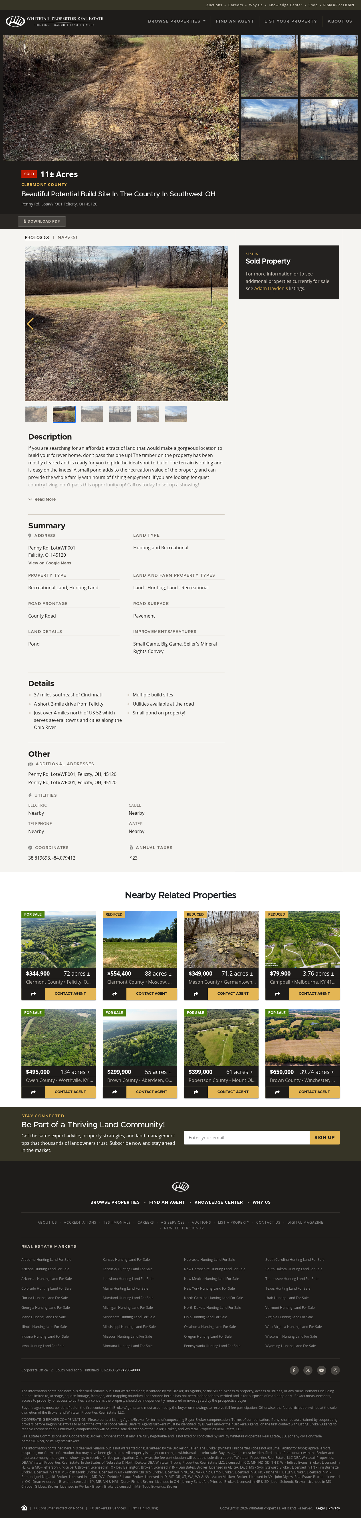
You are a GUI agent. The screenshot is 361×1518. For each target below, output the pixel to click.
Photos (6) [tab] (37, 237)
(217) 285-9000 (128, 1370)
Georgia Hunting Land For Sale (45, 1307)
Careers (235, 5)
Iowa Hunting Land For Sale (42, 1345)
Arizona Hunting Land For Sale (45, 1269)
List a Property (233, 1222)
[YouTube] (321, 1370)
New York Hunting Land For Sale (209, 1288)
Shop (313, 5)
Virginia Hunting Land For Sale (289, 1317)
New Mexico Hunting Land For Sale (211, 1278)
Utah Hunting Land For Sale (287, 1297)
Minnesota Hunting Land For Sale (129, 1317)
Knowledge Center (285, 5)
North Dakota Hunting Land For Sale (212, 1307)
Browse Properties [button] (175, 21)
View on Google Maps (49, 563)
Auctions (214, 5)
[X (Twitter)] (307, 1370)
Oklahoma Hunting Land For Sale (210, 1326)
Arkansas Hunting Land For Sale (46, 1278)
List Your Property (291, 21)
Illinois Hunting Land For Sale (44, 1326)
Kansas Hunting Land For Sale (126, 1259)
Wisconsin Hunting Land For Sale (291, 1336)
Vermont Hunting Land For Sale (290, 1307)
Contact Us (268, 1222)
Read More (44, 500)
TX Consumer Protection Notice (58, 1508)
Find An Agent (167, 1203)
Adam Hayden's (271, 288)
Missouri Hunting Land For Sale (127, 1336)
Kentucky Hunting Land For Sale (128, 1269)
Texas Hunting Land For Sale (287, 1288)
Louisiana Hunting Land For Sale (128, 1278)
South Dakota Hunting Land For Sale (293, 1269)
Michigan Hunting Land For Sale (128, 1307)
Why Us (256, 5)
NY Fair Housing (145, 1508)
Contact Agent (70, 994)
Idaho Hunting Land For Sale (43, 1317)
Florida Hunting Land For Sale (44, 1297)
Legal (320, 1508)
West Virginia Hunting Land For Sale (293, 1326)
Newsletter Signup (184, 1228)
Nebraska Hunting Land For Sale (209, 1259)
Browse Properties (115, 1203)
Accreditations (80, 1222)
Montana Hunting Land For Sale (128, 1345)
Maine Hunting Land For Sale (125, 1288)
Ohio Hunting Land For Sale (205, 1317)
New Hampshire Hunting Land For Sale (214, 1269)
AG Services (173, 1222)
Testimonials (117, 1222)
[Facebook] (294, 1370)
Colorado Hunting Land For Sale (46, 1288)
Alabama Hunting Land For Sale (46, 1259)
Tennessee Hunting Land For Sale (291, 1278)
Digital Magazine (305, 1222)
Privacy (334, 1508)
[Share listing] (33, 994)
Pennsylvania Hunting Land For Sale (212, 1345)
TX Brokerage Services (108, 1508)
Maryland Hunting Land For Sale (128, 1297)
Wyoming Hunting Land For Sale (290, 1345)
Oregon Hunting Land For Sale (208, 1336)
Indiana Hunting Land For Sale (45, 1336)
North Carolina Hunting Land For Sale (213, 1297)
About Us (340, 21)
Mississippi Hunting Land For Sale (129, 1326)
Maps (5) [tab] (67, 237)
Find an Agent (235, 21)
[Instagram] (335, 1370)
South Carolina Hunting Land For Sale (294, 1259)
